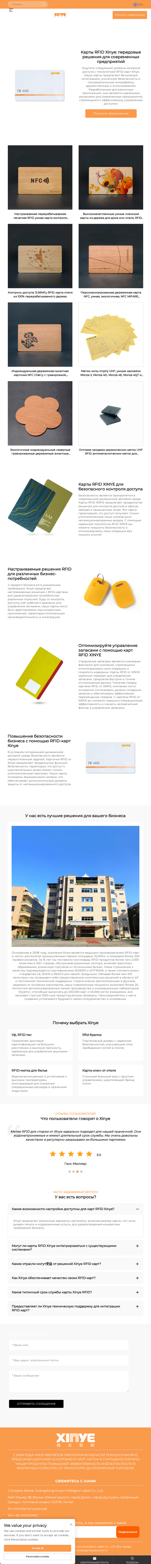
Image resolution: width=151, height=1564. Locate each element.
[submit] (43, 4)
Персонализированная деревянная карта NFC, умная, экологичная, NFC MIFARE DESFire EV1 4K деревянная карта (111, 294)
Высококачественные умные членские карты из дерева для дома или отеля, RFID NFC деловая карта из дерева (111, 216)
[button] (69, 1171)
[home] (59, 15)
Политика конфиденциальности (84, 1550)
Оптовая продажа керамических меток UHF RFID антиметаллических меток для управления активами (111, 452)
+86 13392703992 (26, 1515)
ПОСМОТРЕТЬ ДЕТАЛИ (40, 177)
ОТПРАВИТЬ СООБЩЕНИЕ (36, 1404)
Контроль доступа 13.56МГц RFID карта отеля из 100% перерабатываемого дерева (40, 294)
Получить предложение (130, 14)
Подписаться (128, 1531)
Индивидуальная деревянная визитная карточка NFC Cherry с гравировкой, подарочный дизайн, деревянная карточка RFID (40, 373)
